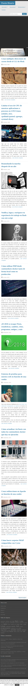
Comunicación (7, 622)
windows (2, 632)
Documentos (12, 7)
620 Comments (8, 666)
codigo (21, 621)
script (19, 628)
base (13, 621)
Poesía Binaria (7, 3)
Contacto (4, 10)
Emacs (9, 624)
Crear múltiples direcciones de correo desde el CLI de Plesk (12, 668)
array (11, 621)
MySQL (13, 626)
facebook (12, 624)
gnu (15, 624)
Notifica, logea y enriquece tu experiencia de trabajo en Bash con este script (13, 215)
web (24, 631)
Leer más (22, 684)
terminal (4, 631)
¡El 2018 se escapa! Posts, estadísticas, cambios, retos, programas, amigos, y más (12, 326)
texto (7, 631)
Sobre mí (2, 610)
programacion (5, 628)
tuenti (15, 631)
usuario (18, 631)
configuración (21, 622)
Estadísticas (3, 608)
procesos (21, 626)
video (21, 631)
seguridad (4, 630)
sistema (19, 630)
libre (25, 624)
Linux (3, 626)
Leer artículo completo (10, 99)
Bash (16, 621)
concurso (12, 622)
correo (2, 624)
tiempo (11, 631)
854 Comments (12, 660)
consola (25, 622)
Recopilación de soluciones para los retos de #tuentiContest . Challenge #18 (12, 646)
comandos (2, 622)
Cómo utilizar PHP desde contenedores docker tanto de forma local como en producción (13, 643)
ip (23, 624)
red (17, 628)
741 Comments (21, 663)
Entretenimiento (21, 7)
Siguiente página (22, 597)
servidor (13, 629)
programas (13, 628)
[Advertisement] (14, 33)
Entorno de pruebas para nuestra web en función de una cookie (13, 376)
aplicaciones (3, 621)
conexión (17, 622)
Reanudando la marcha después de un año (9, 663)
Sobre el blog (3, 606)
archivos (7, 621)
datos (5, 624)
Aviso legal (3, 614)
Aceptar (17, 684)
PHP (17, 626)
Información (4, 7)
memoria (8, 626)
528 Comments (7, 674)
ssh (1, 631)
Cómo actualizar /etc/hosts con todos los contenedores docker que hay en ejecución (13, 432)
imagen (21, 624)
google (18, 624)
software (24, 629)
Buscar (24, 14)
